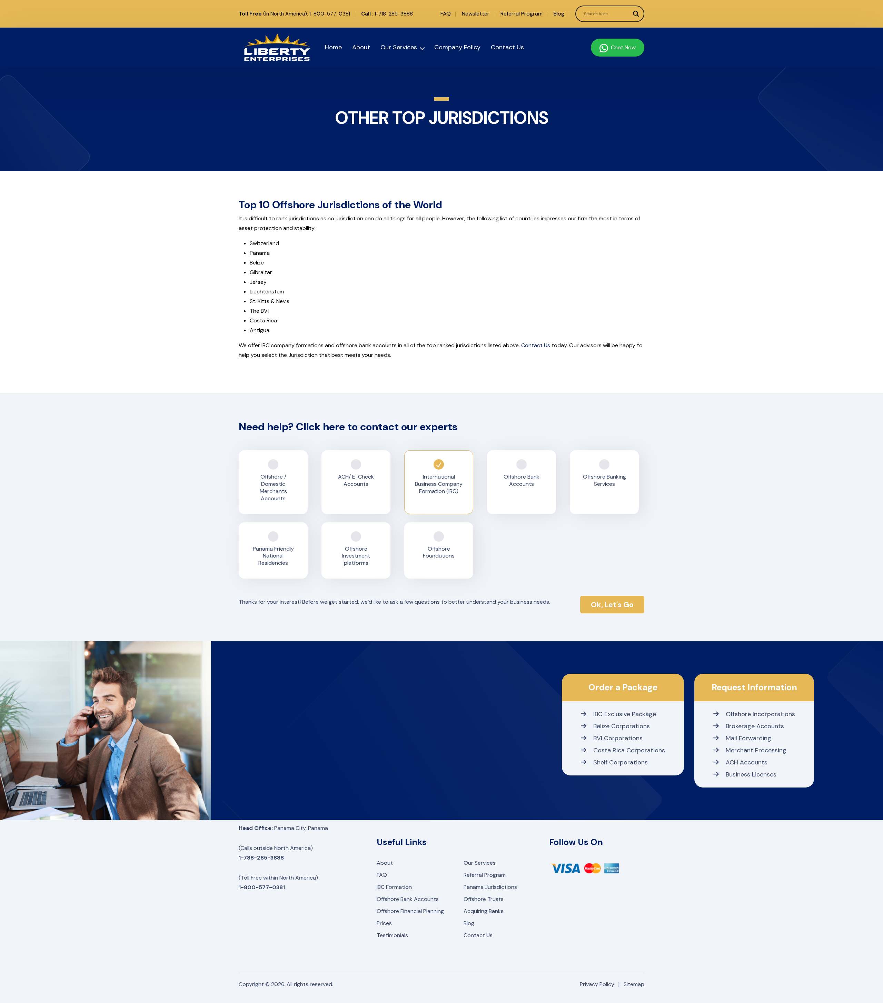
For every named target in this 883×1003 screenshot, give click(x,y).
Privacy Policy (597, 984)
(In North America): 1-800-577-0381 (294, 13)
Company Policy (457, 47)
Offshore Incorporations (760, 714)
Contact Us (507, 47)
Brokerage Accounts (755, 726)
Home (333, 47)
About (361, 47)
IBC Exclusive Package (624, 714)
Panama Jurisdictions (490, 887)
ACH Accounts (746, 762)
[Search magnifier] (636, 14)
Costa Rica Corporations (629, 750)
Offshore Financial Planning (410, 911)
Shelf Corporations (620, 762)
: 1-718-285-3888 (387, 13)
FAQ (445, 13)
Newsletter (475, 13)
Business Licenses (751, 774)
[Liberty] (269, 47)
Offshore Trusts (484, 899)
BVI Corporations (618, 738)
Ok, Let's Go (612, 605)
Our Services (398, 47)
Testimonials (392, 935)
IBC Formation (394, 887)
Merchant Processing (756, 750)
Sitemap (634, 984)
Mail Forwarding (748, 738)
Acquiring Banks (484, 911)
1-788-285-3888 (261, 857)
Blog (559, 13)
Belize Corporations (621, 726)
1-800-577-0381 (262, 887)
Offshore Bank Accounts (408, 899)
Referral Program (521, 13)
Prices (384, 923)
